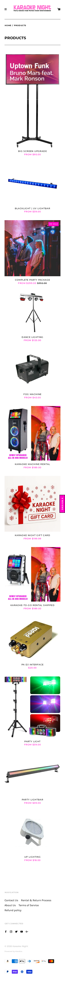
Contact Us (11, 900)
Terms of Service (29, 905)
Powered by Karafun (13, 951)
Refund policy (13, 910)
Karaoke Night (20, 946)
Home (8, 25)
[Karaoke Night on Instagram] (11, 931)
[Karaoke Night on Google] (27, 931)
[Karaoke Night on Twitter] (16, 931)
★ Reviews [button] (62, 503)
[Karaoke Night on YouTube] (21, 931)
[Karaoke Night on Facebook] (6, 931)
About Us (10, 905)
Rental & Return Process (36, 900)
